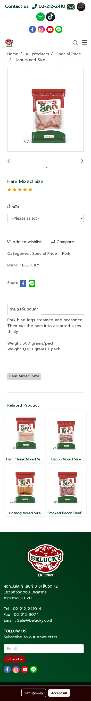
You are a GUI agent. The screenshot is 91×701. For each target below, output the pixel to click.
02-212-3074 (26, 615)
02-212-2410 (25, 609)
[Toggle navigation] (84, 42)
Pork (66, 253)
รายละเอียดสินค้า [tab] (24, 309)
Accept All (59, 693)
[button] (74, 43)
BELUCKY (30, 265)
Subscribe (15, 659)
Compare (64, 242)
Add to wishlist (26, 242)
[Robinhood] (81, 6)
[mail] (71, 6)
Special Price (45, 253)
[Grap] (40, 16)
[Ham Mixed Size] (45, 110)
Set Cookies (34, 693)
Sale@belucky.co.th (35, 620)
